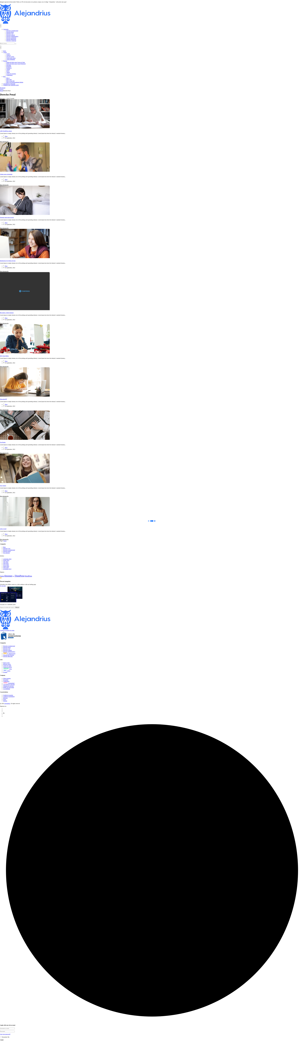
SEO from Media (4, 356)
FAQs (7, 71)
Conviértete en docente (9, 684)
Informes (5, 698)
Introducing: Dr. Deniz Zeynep (7, 260)
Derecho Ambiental (11, 38)
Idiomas (5, 701)
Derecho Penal (10, 32)
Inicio (4, 51)
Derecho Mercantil (8, 656)
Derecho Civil (9, 33)
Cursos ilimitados (10, 59)
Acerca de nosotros (11, 73)
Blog (4, 76)
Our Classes (3, 485)
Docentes (8, 65)
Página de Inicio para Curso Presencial (16, 63)
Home (1, 90)
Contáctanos (9, 75)
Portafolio (8, 66)
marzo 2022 (6, 566)
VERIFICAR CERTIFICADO (11, 85)
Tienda (8, 72)
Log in (1, 89)
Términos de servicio (8, 686)
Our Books (3, 442)
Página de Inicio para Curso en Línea (15, 62)
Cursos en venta (7, 665)
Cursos (5, 52)
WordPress (28, 576)
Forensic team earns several (7, 217)
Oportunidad (11, 683)
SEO (13, 576)
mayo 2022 (6, 564)
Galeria (8, 69)
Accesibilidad (6, 689)
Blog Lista (9, 79)
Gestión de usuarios (8, 695)
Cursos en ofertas (7, 667)
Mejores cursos (7, 664)
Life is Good (3, 528)
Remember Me (5, 1037)
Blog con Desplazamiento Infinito (14, 82)
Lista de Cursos (10, 56)
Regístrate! (2, 88)
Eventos (5, 672)
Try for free (3, 586)
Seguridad (5, 680)
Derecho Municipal (11, 39)
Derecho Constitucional (12, 30)
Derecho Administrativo (12, 36)
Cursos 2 (8, 55)
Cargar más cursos (11, 58)
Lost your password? (5, 1034)
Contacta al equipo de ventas (7, 630)
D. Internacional (11, 653)
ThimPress (19, 575)
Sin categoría (6, 552)
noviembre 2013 (7, 569)
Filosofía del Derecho (8, 655)
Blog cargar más (10, 81)
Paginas (5, 61)
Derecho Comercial (11, 40)
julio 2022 (5, 562)
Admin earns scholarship (6, 174)
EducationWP (3, 399)
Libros (8, 670)
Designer (8, 576)
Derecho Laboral (10, 35)
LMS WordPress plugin (6, 131)
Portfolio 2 (9, 68)
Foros (4, 699)
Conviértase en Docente (9, 83)
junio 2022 (6, 563)
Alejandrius (7, 703)
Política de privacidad (8, 687)
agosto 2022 (6, 560)
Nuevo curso (6, 662)
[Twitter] (3, 713)
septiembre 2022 (7, 559)
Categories (5, 29)
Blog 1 (8, 78)
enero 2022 (6, 567)
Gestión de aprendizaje (9, 696)
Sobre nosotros (7, 678)
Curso (2, 576)
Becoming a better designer (7, 312)
